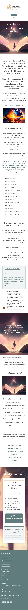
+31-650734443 (7, 588)
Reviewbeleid (4, 562)
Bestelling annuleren (6, 566)
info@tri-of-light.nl (8, 591)
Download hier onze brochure (10, 595)
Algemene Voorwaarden (7, 560)
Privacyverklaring (5, 558)
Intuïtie (3, 575)
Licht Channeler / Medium (7, 577)
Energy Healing (4, 573)
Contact (3, 555)
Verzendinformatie (6, 564)
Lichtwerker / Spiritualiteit (7, 579)
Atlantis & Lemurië (5, 571)
